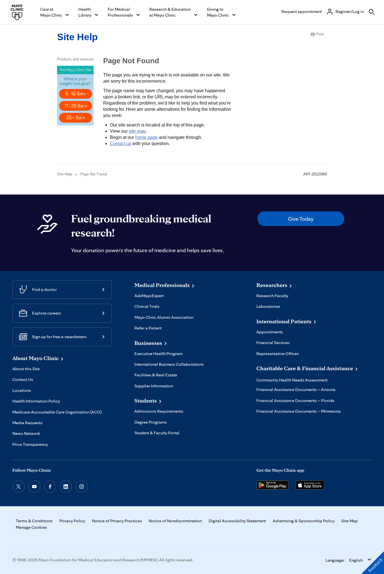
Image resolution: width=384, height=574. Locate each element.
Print (320, 34)
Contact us (120, 143)
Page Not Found (93, 174)
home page (146, 137)
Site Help (77, 36)
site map (137, 131)
